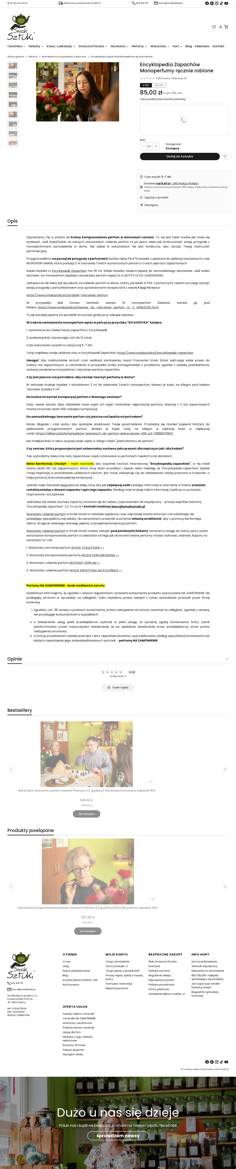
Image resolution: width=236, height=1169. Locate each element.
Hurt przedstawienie (204, 961)
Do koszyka (86, 814)
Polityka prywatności (162, 984)
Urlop (66, 966)
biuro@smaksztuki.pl (128, 506)
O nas (66, 961)
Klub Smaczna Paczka (163, 961)
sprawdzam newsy (118, 1136)
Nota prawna (71, 984)
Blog (65, 975)
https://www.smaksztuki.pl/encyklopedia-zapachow (155, 353)
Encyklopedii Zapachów (69, 271)
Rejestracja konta (117, 988)
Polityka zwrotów (159, 971)
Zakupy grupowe (73, 1050)
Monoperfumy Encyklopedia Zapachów (64, 56)
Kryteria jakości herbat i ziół (80, 980)
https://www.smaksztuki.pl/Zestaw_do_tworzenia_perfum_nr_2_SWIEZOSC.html (98, 307)
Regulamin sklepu (160, 975)
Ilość (143, 140)
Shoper (222, 1069)
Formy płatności (159, 989)
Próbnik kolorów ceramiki (78, 1027)
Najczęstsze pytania (161, 980)
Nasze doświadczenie (76, 971)
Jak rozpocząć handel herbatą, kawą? (206, 985)
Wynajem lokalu (73, 1054)
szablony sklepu (191, 1069)
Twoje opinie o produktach (123, 971)
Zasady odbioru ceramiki (78, 1014)
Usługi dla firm (72, 1032)
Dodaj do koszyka (179, 156)
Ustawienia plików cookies (165, 994)
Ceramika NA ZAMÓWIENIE (79, 1018)
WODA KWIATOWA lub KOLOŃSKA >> (96, 570)
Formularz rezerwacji (119, 984)
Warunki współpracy (204, 966)
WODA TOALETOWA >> (87, 548)
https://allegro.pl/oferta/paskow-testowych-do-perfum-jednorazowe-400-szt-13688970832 (104, 433)
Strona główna (15, 56)
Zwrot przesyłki (115, 966)
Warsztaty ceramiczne (77, 1023)
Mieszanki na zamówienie (208, 971)
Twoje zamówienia (117, 961)
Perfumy (33, 56)
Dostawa (154, 966)
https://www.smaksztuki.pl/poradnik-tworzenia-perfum (67, 295)
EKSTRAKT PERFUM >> (84, 563)
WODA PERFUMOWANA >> (100, 555)
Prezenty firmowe (74, 1045)
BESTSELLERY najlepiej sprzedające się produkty (208, 977)
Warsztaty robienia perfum (46, 514)
